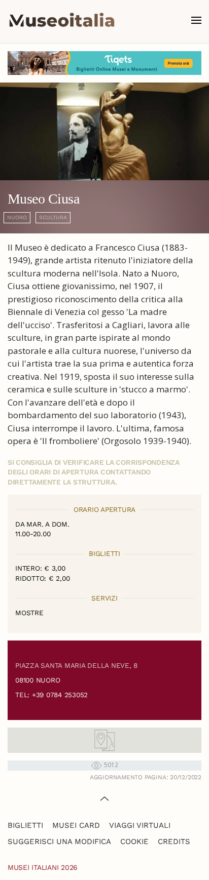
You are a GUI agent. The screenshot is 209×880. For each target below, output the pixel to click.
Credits (174, 841)
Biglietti (25, 825)
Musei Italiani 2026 (43, 867)
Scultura (53, 217)
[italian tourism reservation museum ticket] (104, 63)
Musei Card (76, 825)
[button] (196, 20)
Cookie (134, 841)
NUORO (17, 217)
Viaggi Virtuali (139, 825)
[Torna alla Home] (62, 20)
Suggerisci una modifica (59, 841)
